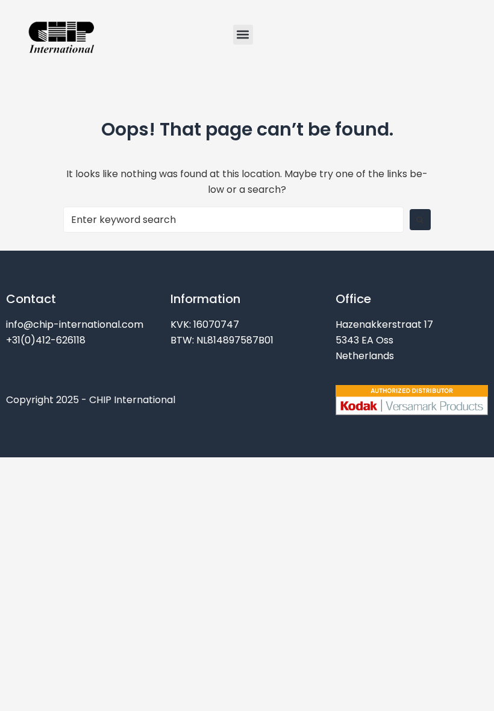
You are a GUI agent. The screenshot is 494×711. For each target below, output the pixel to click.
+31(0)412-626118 (46, 340)
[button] (243, 35)
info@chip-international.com (74, 324)
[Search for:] (233, 220)
